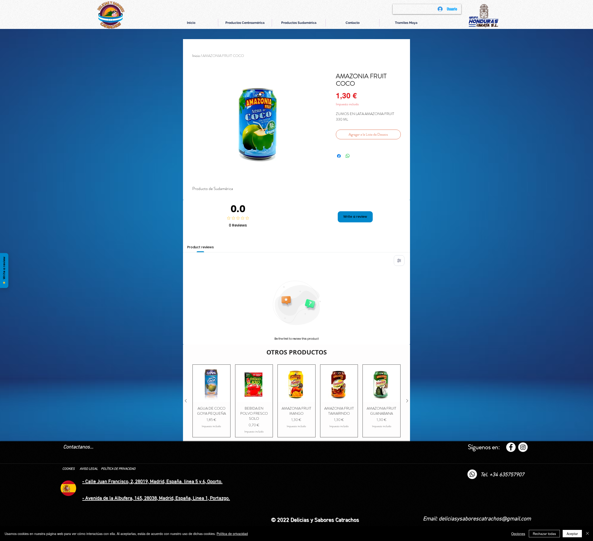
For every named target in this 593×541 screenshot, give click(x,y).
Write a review (355, 216)
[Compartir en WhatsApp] (347, 156)
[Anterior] (186, 401)
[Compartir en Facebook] (339, 156)
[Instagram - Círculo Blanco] (523, 447)
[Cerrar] (587, 533)
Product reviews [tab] (200, 247)
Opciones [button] (518, 533)
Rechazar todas (544, 533)
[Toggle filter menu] (399, 260)
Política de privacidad (232, 533)
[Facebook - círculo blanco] (511, 447)
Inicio (196, 55)
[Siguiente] (407, 401)
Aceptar (572, 533)
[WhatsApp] (472, 474)
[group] (296, 401)
